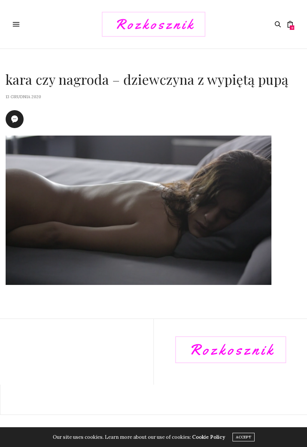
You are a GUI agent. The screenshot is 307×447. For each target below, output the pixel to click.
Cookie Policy (208, 437)
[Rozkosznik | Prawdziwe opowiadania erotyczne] (153, 24)
